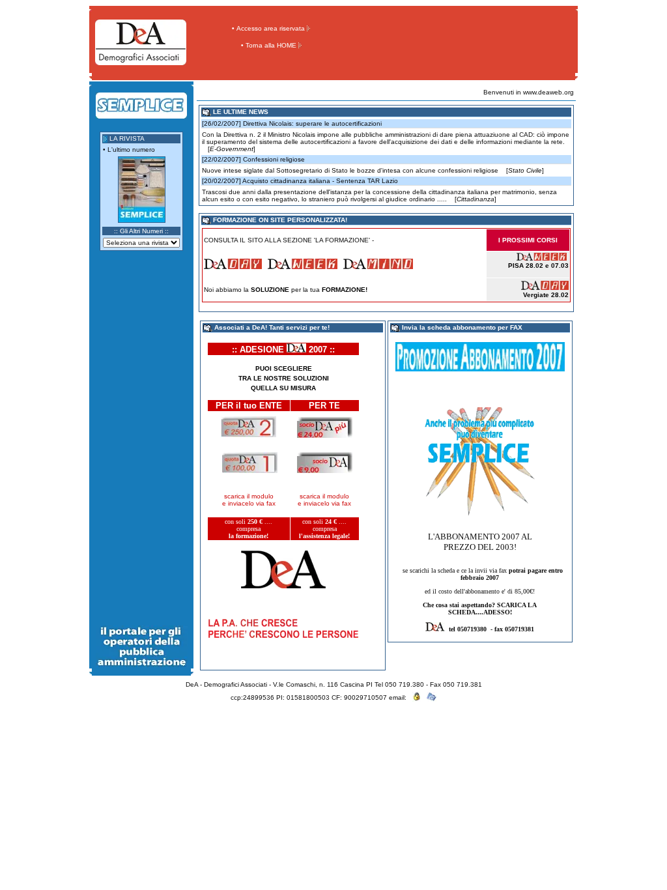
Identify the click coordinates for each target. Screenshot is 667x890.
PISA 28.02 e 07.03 (538, 265)
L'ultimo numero (131, 149)
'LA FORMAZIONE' (342, 240)
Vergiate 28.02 (546, 294)
